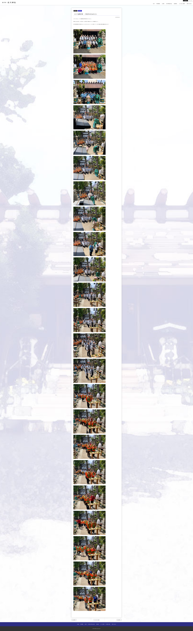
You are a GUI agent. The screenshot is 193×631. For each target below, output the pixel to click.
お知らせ (75, 10)
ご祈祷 (163, 3)
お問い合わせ (189, 3)
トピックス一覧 (96, 619)
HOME (78, 624)
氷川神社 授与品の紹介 (91, 624)
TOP (154, 3)
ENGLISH (190, 0)
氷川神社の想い (108, 624)
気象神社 (175, 3)
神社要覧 (158, 3)
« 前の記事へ (74, 619)
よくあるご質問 (182, 3)
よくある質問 (102, 624)
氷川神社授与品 (169, 3)
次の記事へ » (119, 619)
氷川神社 (80, 10)
